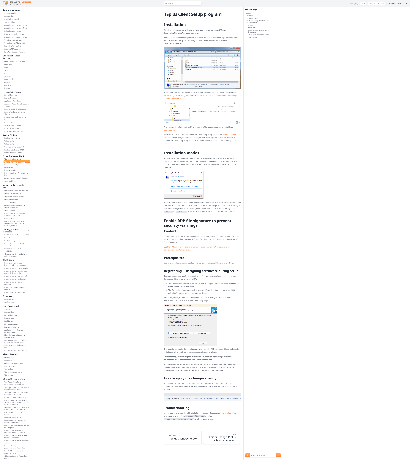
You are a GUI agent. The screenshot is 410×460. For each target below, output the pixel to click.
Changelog (354, 3)
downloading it (170, 130)
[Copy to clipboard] (238, 398)
